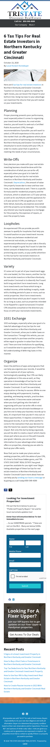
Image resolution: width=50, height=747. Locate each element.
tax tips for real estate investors (27, 84)
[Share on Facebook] (5, 490)
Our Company (21, 24)
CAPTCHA (13, 570)
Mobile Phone (15, 551)
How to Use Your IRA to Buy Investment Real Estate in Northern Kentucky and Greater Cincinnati (23, 678)
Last (27, 547)
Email (12, 560)
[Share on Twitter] (10, 490)
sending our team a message (30, 477)
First (10, 547)
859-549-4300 (29, 21)
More (31, 24)
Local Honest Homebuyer (17, 65)
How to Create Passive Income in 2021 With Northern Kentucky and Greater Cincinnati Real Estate (24, 688)
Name (12, 539)
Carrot (25, 743)
